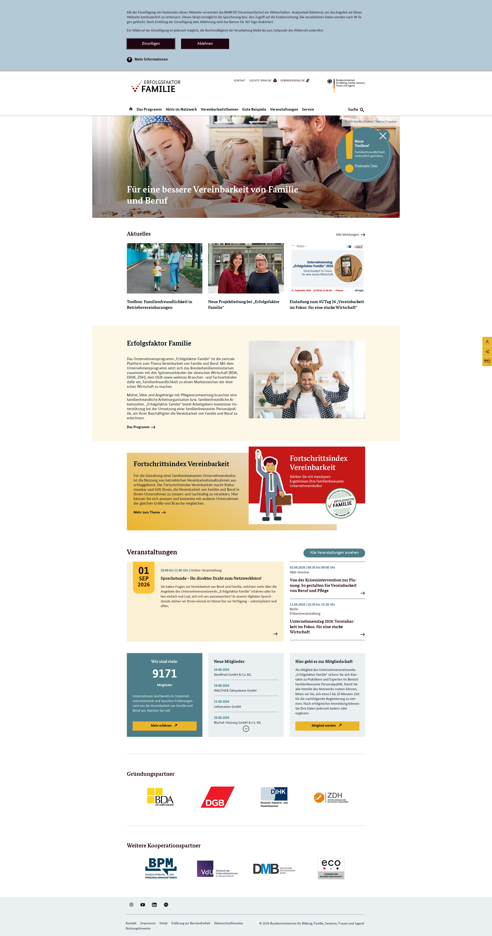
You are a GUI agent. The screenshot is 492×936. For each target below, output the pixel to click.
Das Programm (149, 109)
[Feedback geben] (487, 361)
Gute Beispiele (254, 109)
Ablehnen (205, 43)
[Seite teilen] (487, 351)
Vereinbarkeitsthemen (219, 109)
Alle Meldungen (347, 235)
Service (308, 109)
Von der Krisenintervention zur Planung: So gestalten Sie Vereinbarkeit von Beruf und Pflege (323, 585)
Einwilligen (151, 43)
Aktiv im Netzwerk (181, 109)
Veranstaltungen (284, 109)
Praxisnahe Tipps (366, 165)
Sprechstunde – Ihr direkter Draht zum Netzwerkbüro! (211, 578)
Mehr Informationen (151, 59)
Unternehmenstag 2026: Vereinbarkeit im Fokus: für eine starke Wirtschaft (322, 626)
